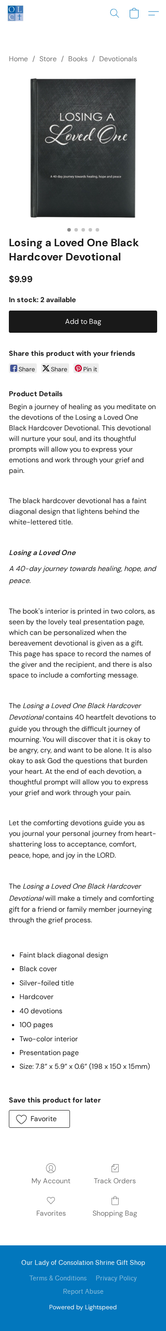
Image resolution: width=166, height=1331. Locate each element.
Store (48, 58)
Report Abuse (83, 1292)
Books (78, 58)
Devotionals (118, 58)
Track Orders (115, 1180)
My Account (50, 1180)
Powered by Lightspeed (83, 1307)
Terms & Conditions (58, 1278)
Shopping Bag (115, 1213)
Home (18, 58)
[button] (16, 13)
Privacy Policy (116, 1278)
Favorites (51, 1213)
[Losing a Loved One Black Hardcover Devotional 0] (83, 148)
